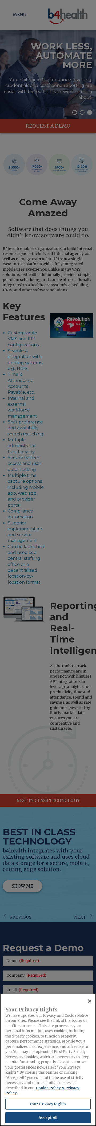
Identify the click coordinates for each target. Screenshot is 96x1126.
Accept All (48, 1117)
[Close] (89, 1001)
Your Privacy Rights (48, 1104)
